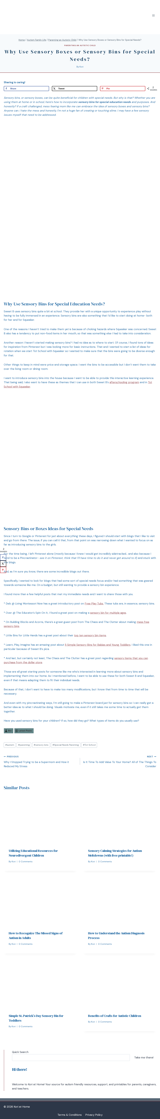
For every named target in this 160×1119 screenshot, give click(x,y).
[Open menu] (153, 15)
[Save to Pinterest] (3, 570)
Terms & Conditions (70, 1115)
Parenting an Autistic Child (80, 45)
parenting (24, 745)
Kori (81, 66)
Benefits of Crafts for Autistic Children (114, 1016)
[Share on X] (3, 563)
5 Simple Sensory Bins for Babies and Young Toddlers (97, 644)
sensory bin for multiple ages (108, 612)
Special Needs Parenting (65, 745)
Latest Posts (25, 730)
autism (9, 745)
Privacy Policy (93, 1115)
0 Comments (25, 861)
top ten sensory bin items (90, 635)
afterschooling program (124, 382)
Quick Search (20, 1052)
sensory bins (41, 745)
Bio (9, 730)
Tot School (89, 745)
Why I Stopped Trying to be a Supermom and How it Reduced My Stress (36, 761)
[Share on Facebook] (3, 557)
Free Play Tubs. (94, 603)
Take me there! (143, 1057)
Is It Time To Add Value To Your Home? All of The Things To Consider (119, 761)
